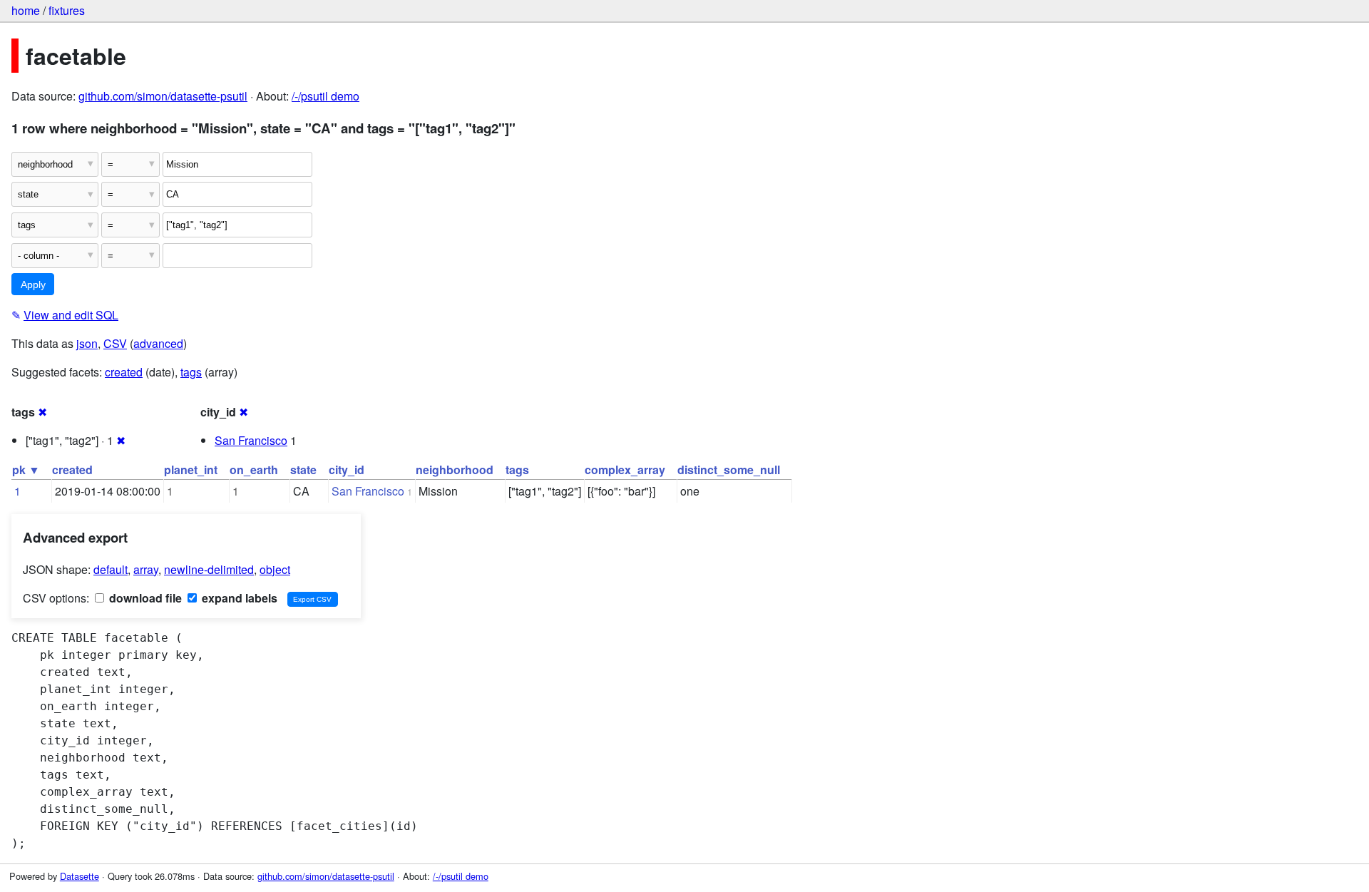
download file (144, 598)
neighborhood (454, 469)
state (303, 469)
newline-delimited (209, 569)
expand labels (238, 598)
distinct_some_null (728, 469)
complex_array (625, 469)
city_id (346, 469)
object (275, 569)
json (87, 343)
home (25, 10)
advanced (158, 343)
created (124, 372)
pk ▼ (26, 469)
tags (191, 372)
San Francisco (251, 440)
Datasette (79, 876)
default (110, 569)
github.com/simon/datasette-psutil (162, 96)
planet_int (190, 469)
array (145, 569)
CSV (115, 343)
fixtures (66, 10)
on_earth (254, 469)
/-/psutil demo (325, 96)
